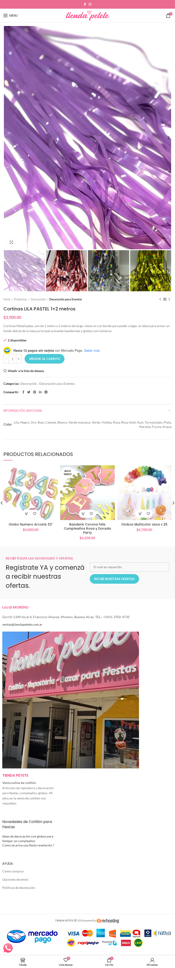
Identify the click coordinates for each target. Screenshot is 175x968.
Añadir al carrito (44, 359)
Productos (20, 299)
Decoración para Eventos (65, 299)
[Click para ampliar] (11, 242)
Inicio (6, 299)
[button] (140, 514)
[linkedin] (40, 392)
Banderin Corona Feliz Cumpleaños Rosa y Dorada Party (87, 528)
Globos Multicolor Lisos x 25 (144, 524)
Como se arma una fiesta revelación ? (28, 845)
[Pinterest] (35, 392)
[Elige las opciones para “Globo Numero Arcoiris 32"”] (27, 514)
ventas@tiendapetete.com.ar (22, 624)
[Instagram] (90, 4)
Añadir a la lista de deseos (26, 370)
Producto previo (160, 299)
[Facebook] (84, 4)
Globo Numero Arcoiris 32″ (31, 524)
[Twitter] (29, 392)
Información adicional (22, 410)
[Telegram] (46, 392)
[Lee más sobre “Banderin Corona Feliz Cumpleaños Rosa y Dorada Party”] (84, 514)
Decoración (38, 299)
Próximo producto (169, 299)
